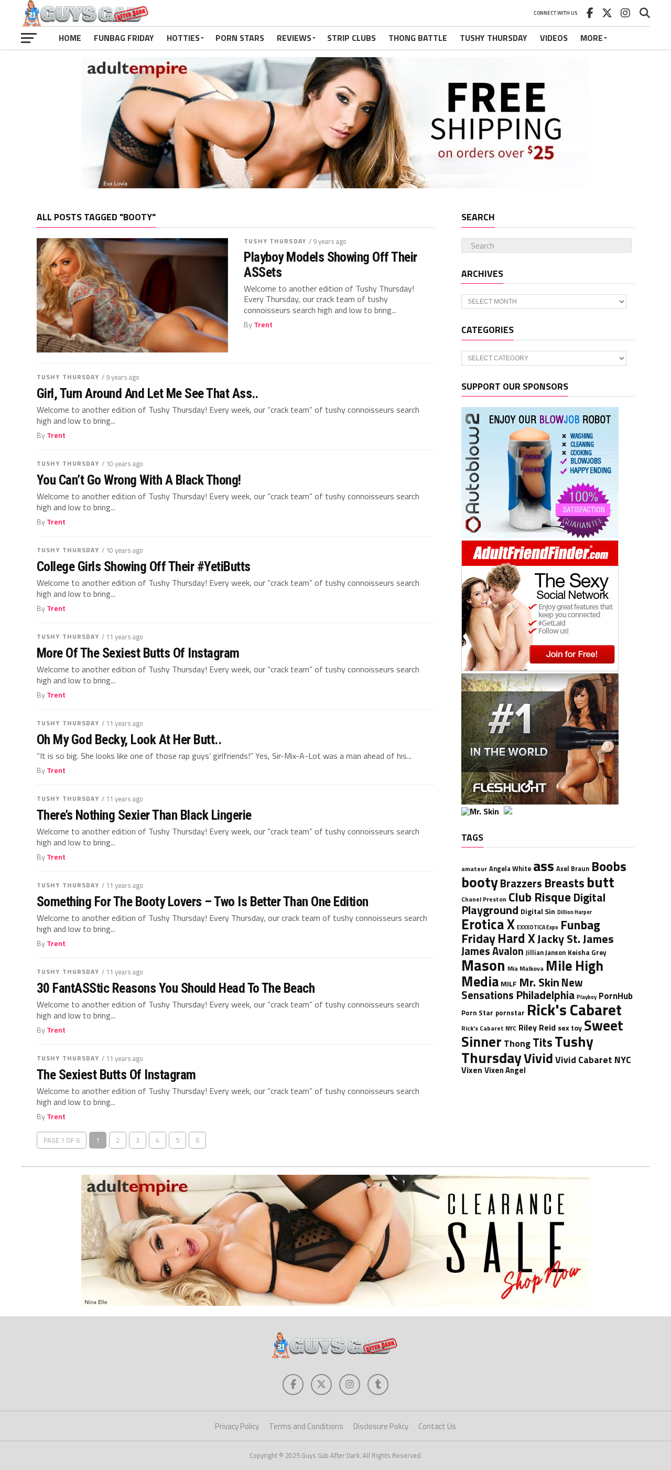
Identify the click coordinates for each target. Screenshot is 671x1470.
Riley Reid (537, 1027)
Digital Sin (538, 911)
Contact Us (437, 1426)
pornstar (510, 1012)
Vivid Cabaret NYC (593, 1060)
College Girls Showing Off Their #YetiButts (144, 566)
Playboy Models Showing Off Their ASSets (330, 264)
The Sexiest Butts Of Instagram (116, 1074)
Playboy (587, 997)
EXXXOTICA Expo (537, 927)
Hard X (516, 938)
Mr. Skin (539, 982)
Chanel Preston (483, 899)
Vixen (471, 1070)
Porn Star (477, 1012)
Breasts (564, 883)
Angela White (510, 869)
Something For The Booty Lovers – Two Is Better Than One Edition (203, 901)
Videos (554, 37)
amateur (474, 869)
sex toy (570, 1027)
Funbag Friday (124, 37)
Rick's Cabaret (574, 1009)
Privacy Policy (237, 1426)
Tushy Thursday (493, 37)
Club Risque (539, 896)
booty (479, 882)
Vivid (538, 1058)
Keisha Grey (587, 952)
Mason (483, 965)
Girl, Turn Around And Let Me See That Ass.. (147, 393)
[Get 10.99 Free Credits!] (502, 811)
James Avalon (492, 951)
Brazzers (521, 883)
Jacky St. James (575, 939)
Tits (543, 1042)
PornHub (616, 995)
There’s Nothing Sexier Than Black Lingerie (144, 815)
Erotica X (488, 924)
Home (70, 37)
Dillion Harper (574, 912)
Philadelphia (545, 994)
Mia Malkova (525, 968)
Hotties (183, 37)
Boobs (608, 866)
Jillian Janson (546, 953)
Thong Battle (417, 37)
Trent (263, 324)
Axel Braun (572, 869)
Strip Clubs (351, 37)
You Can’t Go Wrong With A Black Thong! (139, 480)
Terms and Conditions (306, 1426)
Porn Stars (239, 37)
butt (600, 882)
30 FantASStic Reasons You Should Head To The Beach (176, 988)
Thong (517, 1043)
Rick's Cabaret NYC (488, 1028)
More (591, 37)
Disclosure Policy (380, 1426)
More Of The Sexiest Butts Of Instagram (138, 653)
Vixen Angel (505, 1070)
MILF (509, 983)
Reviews (294, 37)
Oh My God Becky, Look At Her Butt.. (129, 739)
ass (543, 865)
